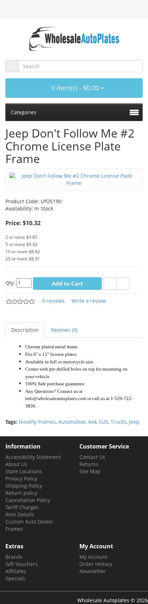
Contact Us (92, 457)
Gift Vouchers (21, 564)
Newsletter (92, 571)
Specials (15, 578)
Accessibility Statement (33, 457)
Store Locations (23, 471)
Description (25, 329)
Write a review (88, 300)
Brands (14, 556)
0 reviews (53, 300)
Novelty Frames (37, 421)
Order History (95, 564)
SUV (103, 421)
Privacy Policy (21, 478)
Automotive (71, 421)
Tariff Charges (22, 507)
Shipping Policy (23, 485)
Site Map (90, 471)
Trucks (118, 421)
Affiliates (15, 571)
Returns (88, 464)
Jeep (134, 421)
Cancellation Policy (27, 500)
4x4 (92, 421)
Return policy (21, 492)
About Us (16, 464)
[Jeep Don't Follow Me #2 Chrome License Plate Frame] (74, 179)
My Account (93, 556)
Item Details (19, 514)
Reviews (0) (64, 329)
